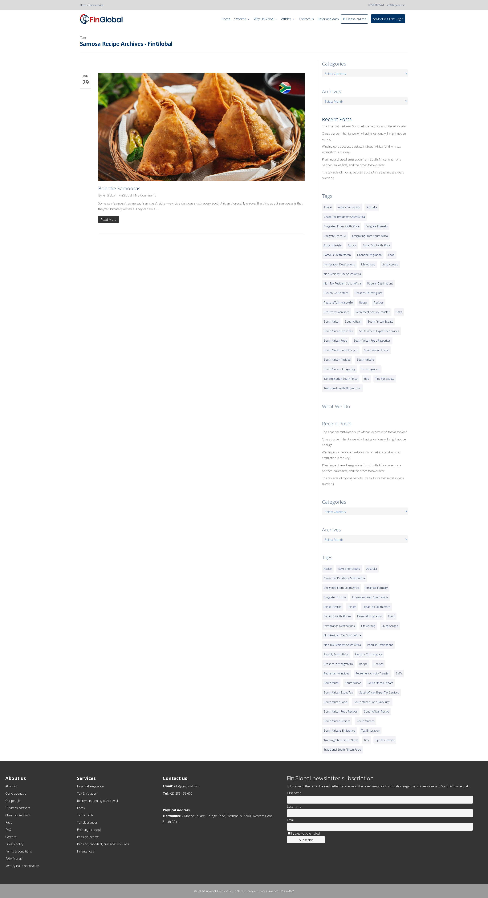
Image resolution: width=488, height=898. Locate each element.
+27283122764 (376, 5)
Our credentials (15, 793)
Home (83, 5)
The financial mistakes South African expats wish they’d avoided (364, 126)
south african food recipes (341, 350)
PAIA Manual (14, 858)
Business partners (17, 808)
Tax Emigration (87, 793)
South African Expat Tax (338, 331)
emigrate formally (377, 226)
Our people (13, 801)
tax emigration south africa (340, 378)
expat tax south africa (376, 245)
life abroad (368, 264)
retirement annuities (336, 312)
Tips (366, 378)
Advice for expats (349, 207)
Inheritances (85, 851)
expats (352, 245)
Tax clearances (87, 822)
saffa (399, 312)
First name (294, 793)
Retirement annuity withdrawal (97, 801)
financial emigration (369, 255)
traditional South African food (342, 388)
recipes (379, 302)
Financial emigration (90, 786)
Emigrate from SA (335, 236)
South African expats (380, 321)
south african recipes (337, 359)
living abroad (390, 264)
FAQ (8, 830)
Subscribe (306, 840)
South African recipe (376, 350)
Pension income (88, 837)
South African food (335, 340)
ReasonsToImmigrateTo (338, 302)
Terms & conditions (18, 851)
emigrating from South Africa (370, 236)
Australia (371, 207)
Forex (81, 808)
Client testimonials (17, 815)
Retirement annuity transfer (372, 312)
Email (290, 820)
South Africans (365, 359)
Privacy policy (14, 844)
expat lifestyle (332, 245)
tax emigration (370, 369)
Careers (10, 837)
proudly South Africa (336, 293)
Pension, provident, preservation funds (103, 844)
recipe (363, 302)
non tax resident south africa (342, 283)
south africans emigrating (339, 369)
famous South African (337, 255)
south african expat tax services (379, 331)
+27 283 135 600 (180, 793)
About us (11, 786)
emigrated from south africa (341, 226)
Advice (328, 207)
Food (391, 255)
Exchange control (89, 830)
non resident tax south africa (342, 274)
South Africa (331, 321)
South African (353, 321)
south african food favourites (372, 340)
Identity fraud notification (22, 866)
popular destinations (380, 283)
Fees (8, 822)
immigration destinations (339, 264)
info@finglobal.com (396, 5)
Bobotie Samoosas (119, 188)
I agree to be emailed (305, 833)
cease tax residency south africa (344, 217)
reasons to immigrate (368, 293)
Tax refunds (85, 815)
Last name (294, 806)
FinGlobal (109, 195)
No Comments (145, 195)
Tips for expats (384, 378)
